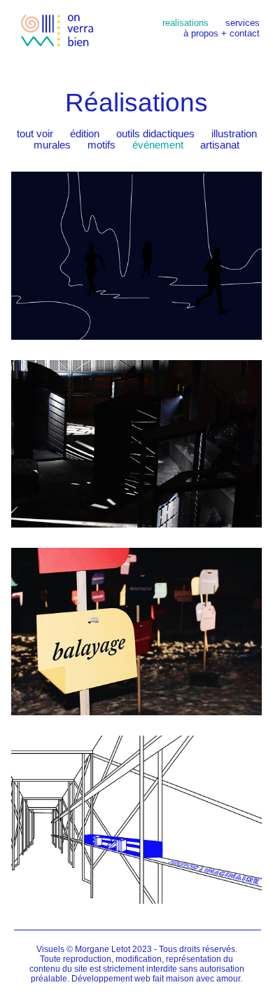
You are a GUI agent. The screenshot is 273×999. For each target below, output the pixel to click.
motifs (101, 145)
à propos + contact (221, 33)
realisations (185, 23)
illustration (234, 133)
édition (84, 133)
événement (157, 145)
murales (52, 145)
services (242, 23)
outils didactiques (155, 133)
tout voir (35, 133)
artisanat (219, 145)
